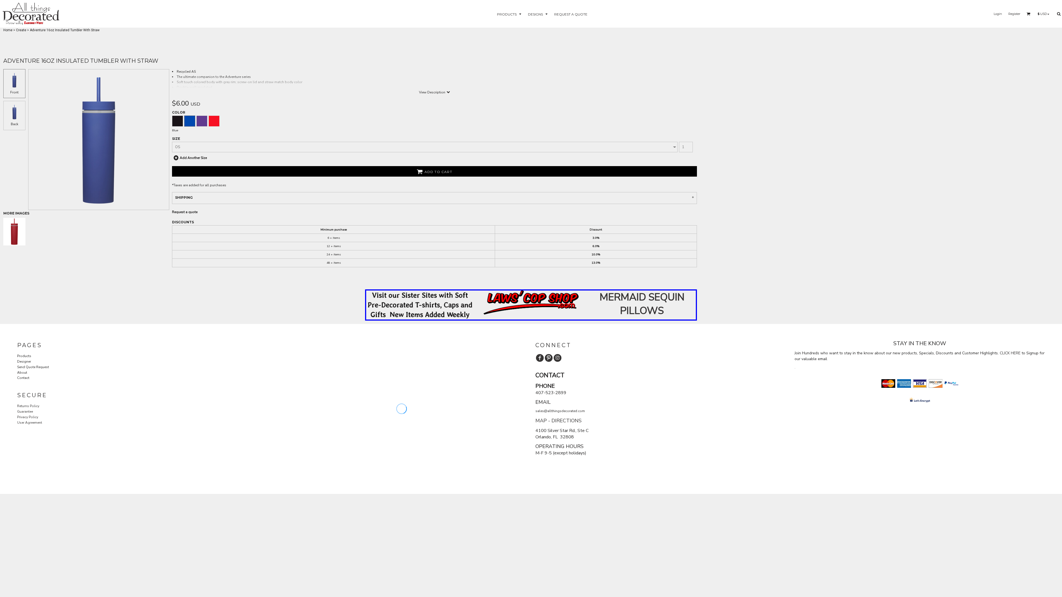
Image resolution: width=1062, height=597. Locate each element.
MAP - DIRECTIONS (558, 420)
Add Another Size (193, 158)
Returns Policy (28, 406)
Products (24, 356)
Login (998, 14)
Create (21, 30)
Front (14, 92)
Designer (24, 361)
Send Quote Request (33, 367)
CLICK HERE (1010, 353)
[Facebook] (540, 358)
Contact (23, 378)
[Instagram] (557, 358)
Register (1014, 14)
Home (7, 30)
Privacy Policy (27, 417)
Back (14, 124)
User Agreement (29, 422)
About (22, 372)
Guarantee (25, 411)
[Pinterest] (549, 358)
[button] (509, 14)
